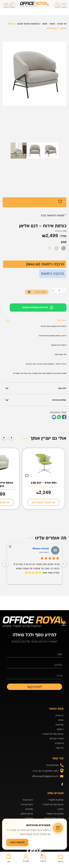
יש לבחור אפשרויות (43, 502)
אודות (61, 720)
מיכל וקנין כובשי (40, 548)
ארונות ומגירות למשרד (53, 733)
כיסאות (60, 729)
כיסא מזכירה (27, 804)
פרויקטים (59, 743)
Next (4, 438)
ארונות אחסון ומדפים (53, 818)
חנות (52, 23)
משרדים (29, 818)
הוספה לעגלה (40, 292)
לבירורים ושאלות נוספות (35, 307)
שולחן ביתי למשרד (55, 813)
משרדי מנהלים (57, 738)
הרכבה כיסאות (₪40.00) (45, 264)
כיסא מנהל (28, 799)
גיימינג (60, 809)
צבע (64, 242)
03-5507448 (52, 765)
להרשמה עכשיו (17, 842)
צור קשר (59, 747)
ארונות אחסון (27, 813)
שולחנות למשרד (55, 799)
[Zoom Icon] (34, 74)
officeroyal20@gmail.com (45, 776)
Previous (11, 438)
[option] (63, 248)
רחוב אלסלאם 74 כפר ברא (45, 770)
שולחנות (59, 724)
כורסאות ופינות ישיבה (28, 23)
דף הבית (62, 23)
